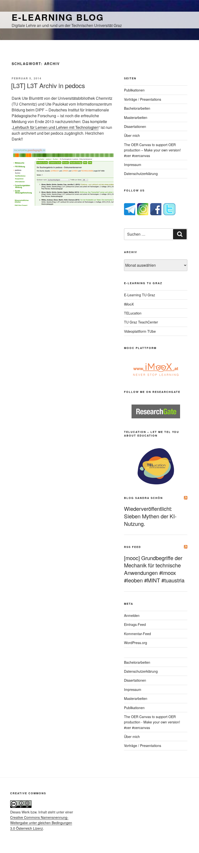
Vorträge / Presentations (142, 99)
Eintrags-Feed (135, 624)
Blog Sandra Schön (143, 498)
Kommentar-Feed (137, 633)
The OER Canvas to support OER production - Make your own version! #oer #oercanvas (152, 722)
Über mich (132, 135)
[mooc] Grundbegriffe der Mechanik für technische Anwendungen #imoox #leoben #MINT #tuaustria (154, 569)
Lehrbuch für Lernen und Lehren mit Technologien (56, 127)
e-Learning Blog (58, 17)
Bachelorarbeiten (137, 108)
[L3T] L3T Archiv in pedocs (48, 85)
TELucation (132, 313)
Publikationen (134, 90)
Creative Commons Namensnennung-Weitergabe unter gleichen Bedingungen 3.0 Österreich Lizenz (41, 823)
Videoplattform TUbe (140, 331)
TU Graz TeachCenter (141, 322)
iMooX (129, 304)
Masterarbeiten (135, 117)
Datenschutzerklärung (141, 173)
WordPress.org (135, 642)
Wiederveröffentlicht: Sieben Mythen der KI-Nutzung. (150, 516)
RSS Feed (132, 547)
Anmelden (132, 615)
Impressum (132, 164)
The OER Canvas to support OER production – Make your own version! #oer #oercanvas (152, 150)
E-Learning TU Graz (139, 294)
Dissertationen (135, 126)
